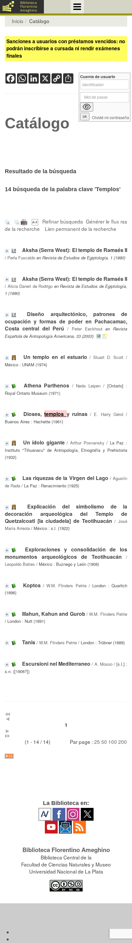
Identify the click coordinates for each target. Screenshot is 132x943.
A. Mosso (103, 664)
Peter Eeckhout (87, 329)
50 (104, 741)
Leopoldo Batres (20, 564)
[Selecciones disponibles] (36, 221)
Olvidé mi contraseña (110, 117)
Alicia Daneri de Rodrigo (30, 286)
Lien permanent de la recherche (80, 228)
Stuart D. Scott (108, 357)
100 (112, 741)
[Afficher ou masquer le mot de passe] (86, 106)
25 (97, 741)
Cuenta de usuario (97, 76)
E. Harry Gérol (108, 414)
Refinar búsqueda (62, 221)
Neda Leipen (88, 386)
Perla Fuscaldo (21, 258)
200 (122, 741)
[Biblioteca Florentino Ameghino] (22, 6)
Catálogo (37, 123)
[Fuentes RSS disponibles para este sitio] (66, 756)
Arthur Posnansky (87, 443)
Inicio (17, 20)
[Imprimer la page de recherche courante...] (25, 221)
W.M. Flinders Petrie (66, 585)
